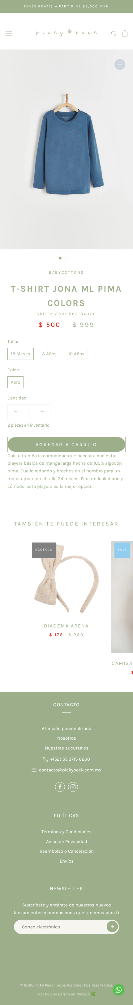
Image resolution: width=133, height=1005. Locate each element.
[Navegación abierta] (9, 33)
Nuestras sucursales (66, 748)
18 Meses (20, 354)
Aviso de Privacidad (66, 841)
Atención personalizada (66, 728)
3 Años (49, 354)
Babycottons (66, 272)
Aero (15, 382)
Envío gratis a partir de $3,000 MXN (66, 6)
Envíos (67, 861)
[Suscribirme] (112, 926)
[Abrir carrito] (124, 33)
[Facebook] (60, 787)
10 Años (76, 354)
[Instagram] (73, 787)
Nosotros (66, 738)
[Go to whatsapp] (118, 989)
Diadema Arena (66, 626)
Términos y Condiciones (66, 831)
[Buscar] (114, 33)
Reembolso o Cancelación (67, 851)
